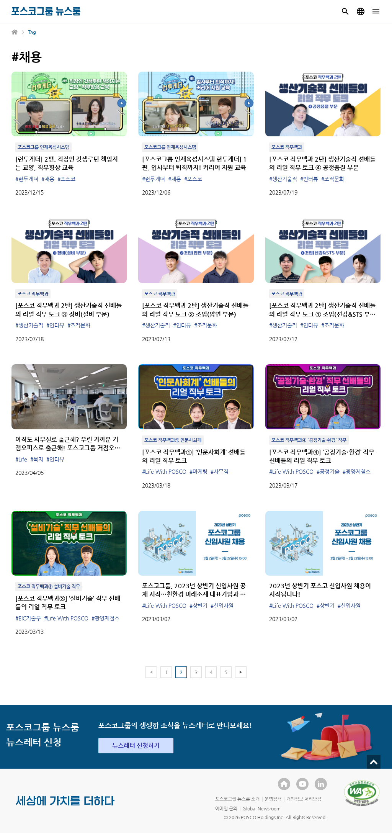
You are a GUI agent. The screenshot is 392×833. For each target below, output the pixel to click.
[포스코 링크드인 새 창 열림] (321, 784)
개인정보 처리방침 (303, 799)
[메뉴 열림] (376, 11)
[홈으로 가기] (14, 32)
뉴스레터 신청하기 (136, 745)
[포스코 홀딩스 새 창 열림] (284, 784)
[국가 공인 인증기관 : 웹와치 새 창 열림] (362, 793)
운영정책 (273, 799)
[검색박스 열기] (345, 11)
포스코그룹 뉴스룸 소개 (237, 799)
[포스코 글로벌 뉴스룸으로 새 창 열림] (360, 11)
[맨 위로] (374, 762)
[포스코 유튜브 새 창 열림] (302, 784)
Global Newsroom (261, 808)
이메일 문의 (226, 808)
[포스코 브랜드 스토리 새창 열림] (65, 807)
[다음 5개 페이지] (240, 672)
